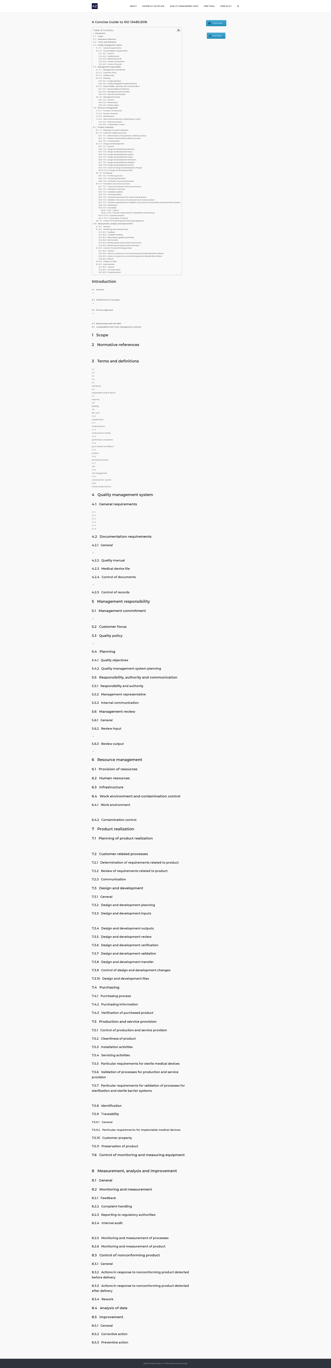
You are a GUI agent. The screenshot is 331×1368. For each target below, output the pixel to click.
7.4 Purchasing (105, 173)
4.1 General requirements (110, 48)
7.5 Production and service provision (114, 184)
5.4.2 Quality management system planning (120, 83)
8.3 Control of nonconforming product (115, 248)
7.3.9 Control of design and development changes (122, 167)
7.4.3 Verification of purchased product (118, 181)
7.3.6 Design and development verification (119, 159)
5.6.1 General (108, 100)
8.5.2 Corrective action (112, 269)
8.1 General (104, 226)
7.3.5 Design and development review (118, 157)
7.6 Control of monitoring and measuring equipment (121, 221)
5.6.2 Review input (110, 102)
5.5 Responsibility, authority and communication (119, 86)
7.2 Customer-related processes (113, 133)
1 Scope (99, 36)
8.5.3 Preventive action (112, 272)
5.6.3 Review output (111, 105)
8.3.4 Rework (108, 259)
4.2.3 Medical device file (112, 59)
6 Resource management (106, 107)
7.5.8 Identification (110, 205)
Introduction (100, 33)
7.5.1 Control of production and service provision (122, 186)
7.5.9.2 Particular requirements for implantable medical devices (131, 213)
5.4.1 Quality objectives (112, 81)
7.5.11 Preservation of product (116, 218)
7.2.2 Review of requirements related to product (122, 138)
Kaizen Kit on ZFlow (153, 6)
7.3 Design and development (111, 143)
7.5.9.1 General (113, 210)
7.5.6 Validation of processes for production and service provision (129, 200)
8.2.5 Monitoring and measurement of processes (122, 242)
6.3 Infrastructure (106, 116)
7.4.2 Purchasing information (114, 178)
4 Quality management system (108, 45)
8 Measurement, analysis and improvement (114, 223)
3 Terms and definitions (105, 42)
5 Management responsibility (108, 67)
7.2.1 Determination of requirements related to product (124, 135)
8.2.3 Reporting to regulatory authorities (118, 237)
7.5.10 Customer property (114, 215)
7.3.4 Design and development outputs (118, 154)
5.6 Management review (109, 97)
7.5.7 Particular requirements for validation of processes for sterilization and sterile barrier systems (141, 202)
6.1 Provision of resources (110, 110)
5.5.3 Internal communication (114, 94)
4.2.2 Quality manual (111, 56)
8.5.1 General (108, 267)
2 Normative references (105, 39)
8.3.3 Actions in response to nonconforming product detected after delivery (132, 256)
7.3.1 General (108, 146)
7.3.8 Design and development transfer (118, 165)
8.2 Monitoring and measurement (113, 229)
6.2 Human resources (108, 113)
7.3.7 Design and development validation (119, 162)
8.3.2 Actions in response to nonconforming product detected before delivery (133, 253)
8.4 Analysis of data (107, 261)
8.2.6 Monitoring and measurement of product (121, 245)
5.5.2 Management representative (116, 91)
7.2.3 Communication (111, 141)
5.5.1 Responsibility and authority (116, 89)
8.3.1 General (108, 251)
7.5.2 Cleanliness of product (114, 189)
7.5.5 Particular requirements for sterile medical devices (125, 197)
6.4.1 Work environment (112, 122)
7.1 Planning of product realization (113, 130)
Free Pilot (226, 6)
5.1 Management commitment (112, 70)
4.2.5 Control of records (112, 64)
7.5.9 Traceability (109, 208)
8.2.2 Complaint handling (112, 234)
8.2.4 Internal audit (110, 240)
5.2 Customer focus (107, 72)
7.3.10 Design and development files (118, 170)
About (133, 6)
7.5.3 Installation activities (113, 192)
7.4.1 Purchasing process (113, 176)
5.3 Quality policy (106, 75)
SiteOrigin (183, 1363)
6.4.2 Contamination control (114, 124)
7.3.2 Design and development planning (118, 149)
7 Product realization (104, 127)
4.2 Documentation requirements (113, 51)
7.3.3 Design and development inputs (117, 151)
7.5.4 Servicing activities (112, 194)
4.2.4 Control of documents (114, 61)
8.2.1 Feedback (109, 232)
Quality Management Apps (184, 6)
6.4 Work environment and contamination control (120, 119)
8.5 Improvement (106, 264)
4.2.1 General (108, 53)
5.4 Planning (104, 78)
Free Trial (209, 6)
